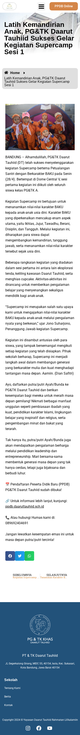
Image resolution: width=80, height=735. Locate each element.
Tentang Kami (12, 688)
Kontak (8, 705)
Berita (7, 696)
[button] (10, 556)
